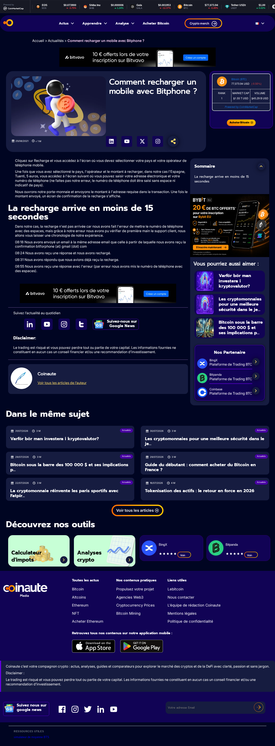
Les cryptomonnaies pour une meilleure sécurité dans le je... (240, 304)
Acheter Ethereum (87, 621)
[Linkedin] (111, 141)
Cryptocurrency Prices (135, 605)
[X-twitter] (142, 141)
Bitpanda (232, 544)
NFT (75, 613)
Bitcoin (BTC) (239, 79)
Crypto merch (199, 23)
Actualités (56, 40)
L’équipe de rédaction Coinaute (194, 605)
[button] (261, 166)
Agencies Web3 (129, 597)
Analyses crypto (89, 556)
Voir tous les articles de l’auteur (62, 383)
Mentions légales (182, 613)
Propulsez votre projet (135, 589)
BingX (163, 544)
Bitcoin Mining (128, 613)
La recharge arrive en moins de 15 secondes (221, 179)
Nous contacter (181, 597)
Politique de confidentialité (190, 621)
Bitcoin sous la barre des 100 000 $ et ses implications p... (241, 327)
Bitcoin (78, 589)
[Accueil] (8, 23)
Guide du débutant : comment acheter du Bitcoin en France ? (200, 467)
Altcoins (79, 597)
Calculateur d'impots (26, 556)
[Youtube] (126, 141)
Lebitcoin (175, 589)
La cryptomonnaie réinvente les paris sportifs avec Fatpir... (64, 493)
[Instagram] (157, 141)
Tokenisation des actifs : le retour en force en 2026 (199, 490)
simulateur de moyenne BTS (31, 737)
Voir (182, 555)
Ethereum (80, 605)
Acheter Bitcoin (156, 23)
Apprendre (92, 23)
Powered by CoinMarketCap (241, 107)
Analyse (122, 23)
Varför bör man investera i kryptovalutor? (235, 280)
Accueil (38, 40)
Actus (64, 23)
